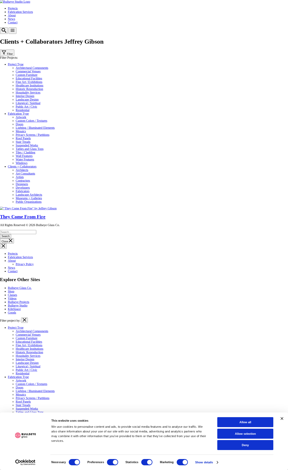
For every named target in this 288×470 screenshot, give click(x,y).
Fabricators (22, 191)
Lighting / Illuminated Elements (35, 127)
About (12, 15)
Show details (204, 462)
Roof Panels (23, 138)
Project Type (16, 64)
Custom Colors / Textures (31, 120)
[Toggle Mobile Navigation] (12, 30)
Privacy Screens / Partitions (32, 134)
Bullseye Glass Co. (20, 288)
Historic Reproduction (29, 89)
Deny (245, 445)
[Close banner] (282, 418)
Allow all (245, 422)
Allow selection (245, 433)
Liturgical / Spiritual (28, 103)
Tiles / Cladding (25, 152)
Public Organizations (29, 201)
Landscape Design (27, 99)
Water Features (25, 159)
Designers (22, 184)
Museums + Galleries (29, 198)
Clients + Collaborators (22, 166)
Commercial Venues (28, 71)
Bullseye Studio (17, 305)
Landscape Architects (29, 194)
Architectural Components (32, 67)
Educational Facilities (29, 78)
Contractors (23, 180)
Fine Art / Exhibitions (29, 82)
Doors (19, 124)
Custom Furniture (26, 75)
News (11, 19)
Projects (13, 8)
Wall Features (24, 156)
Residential (22, 110)
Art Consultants (25, 173)
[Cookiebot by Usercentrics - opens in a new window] (25, 462)
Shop (11, 291)
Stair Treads (23, 141)
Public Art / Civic (26, 106)
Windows (21, 163)
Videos (12, 298)
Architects (22, 170)
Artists (20, 177)
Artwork (21, 117)
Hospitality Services (28, 92)
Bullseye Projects (18, 302)
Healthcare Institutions (29, 85)
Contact (12, 22)
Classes (12, 295)
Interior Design (25, 96)
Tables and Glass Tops (29, 149)
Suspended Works (27, 145)
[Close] (3, 246)
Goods (12, 312)
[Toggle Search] (4, 30)
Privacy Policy (25, 264)
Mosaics (21, 131)
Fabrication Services (20, 12)
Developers (23, 187)
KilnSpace (14, 309)
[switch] (112, 462)
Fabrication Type (18, 113)
